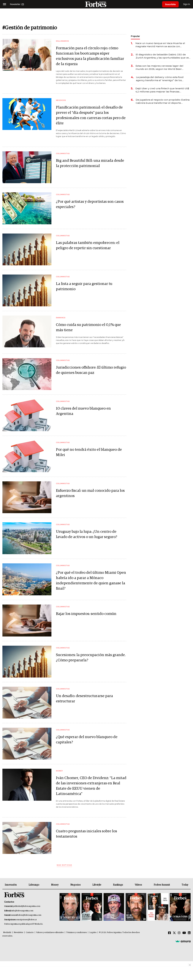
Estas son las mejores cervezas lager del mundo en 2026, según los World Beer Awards (159, 67)
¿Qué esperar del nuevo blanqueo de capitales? (86, 739)
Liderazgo (34, 885)
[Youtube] (184, 933)
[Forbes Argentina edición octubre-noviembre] (158, 907)
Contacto (30, 932)
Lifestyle (96, 885)
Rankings (118, 885)
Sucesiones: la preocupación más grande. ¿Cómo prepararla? (91, 657)
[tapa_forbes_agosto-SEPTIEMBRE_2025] (180, 907)
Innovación (11, 885)
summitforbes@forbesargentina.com (26, 915)
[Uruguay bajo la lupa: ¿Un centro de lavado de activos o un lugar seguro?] (26, 538)
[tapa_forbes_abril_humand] (92, 907)
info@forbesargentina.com (22, 911)
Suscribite (170, 4)
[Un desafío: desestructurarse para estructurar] (26, 702)
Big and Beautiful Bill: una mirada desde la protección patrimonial (90, 163)
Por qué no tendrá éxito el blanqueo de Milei (89, 452)
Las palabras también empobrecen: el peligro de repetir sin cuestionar (87, 245)
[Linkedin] (189, 933)
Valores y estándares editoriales (50, 932)
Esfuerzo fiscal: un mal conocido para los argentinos (90, 493)
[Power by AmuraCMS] (183, 941)
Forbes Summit (162, 885)
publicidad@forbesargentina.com (26, 906)
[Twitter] (174, 933)
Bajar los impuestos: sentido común (86, 614)
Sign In (186, 4)
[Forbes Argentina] (96, 4)
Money (55, 885)
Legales (92, 932)
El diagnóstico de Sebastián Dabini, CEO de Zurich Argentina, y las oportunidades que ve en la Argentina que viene (162, 56)
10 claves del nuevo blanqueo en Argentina (83, 411)
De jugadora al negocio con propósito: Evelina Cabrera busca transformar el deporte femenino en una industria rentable (163, 101)
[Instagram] (179, 933)
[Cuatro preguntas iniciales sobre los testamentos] (26, 838)
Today (185, 885)
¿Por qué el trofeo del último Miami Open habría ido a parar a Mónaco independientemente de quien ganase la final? (91, 580)
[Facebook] (169, 933)
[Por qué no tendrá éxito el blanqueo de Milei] (26, 456)
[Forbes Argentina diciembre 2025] (136, 907)
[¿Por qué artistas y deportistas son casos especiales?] (26, 208)
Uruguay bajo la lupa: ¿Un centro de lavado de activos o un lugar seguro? (86, 534)
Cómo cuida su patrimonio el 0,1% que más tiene (88, 327)
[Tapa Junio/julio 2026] (70, 907)
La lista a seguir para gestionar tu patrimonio (84, 286)
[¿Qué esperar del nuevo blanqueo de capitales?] (26, 744)
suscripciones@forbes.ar (26, 920)
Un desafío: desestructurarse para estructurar (84, 698)
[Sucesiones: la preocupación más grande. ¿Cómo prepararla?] (26, 661)
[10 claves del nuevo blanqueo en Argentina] (26, 415)
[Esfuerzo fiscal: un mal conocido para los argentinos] (26, 497)
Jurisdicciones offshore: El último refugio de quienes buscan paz (91, 370)
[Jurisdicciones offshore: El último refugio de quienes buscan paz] (26, 374)
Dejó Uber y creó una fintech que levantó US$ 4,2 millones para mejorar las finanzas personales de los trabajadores (162, 90)
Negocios (75, 885)
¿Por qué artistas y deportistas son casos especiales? (90, 204)
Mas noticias (64, 865)
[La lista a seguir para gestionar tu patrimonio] (26, 290)
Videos (138, 885)
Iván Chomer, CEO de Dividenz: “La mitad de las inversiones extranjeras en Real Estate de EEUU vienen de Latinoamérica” (91, 786)
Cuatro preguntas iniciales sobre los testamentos (86, 833)
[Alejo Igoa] (114, 907)
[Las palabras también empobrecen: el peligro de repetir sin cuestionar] (26, 249)
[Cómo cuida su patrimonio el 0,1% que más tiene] (26, 331)
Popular (135, 36)
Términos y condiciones (76, 932)
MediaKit (7, 932)
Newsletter (18, 932)
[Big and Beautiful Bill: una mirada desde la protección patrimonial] (26, 167)
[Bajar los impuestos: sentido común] (26, 620)
